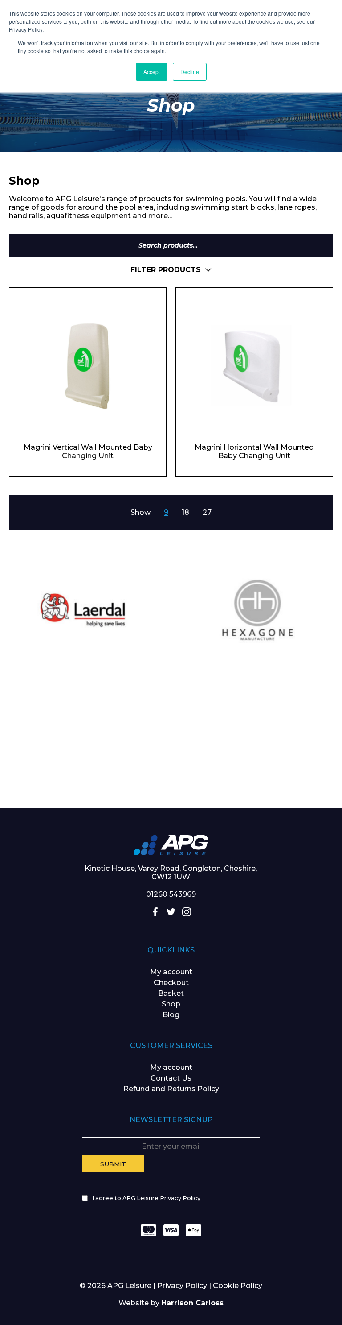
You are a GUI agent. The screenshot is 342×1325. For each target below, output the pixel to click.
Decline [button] (189, 71)
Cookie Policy (237, 1285)
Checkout (171, 982)
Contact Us (171, 1078)
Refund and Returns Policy (171, 1089)
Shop (171, 1004)
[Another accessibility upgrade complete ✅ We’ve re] (57, 707)
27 (207, 512)
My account (171, 972)
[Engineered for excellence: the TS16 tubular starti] (171, 771)
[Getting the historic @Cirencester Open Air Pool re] (171, 707)
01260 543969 (171, 894)
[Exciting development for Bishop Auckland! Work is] (57, 771)
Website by (171, 1303)
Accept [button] (151, 71)
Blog (171, 1014)
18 (185, 512)
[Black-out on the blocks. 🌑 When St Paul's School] (285, 707)
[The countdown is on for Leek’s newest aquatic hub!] (285, 771)
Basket (171, 993)
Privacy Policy (182, 1285)
